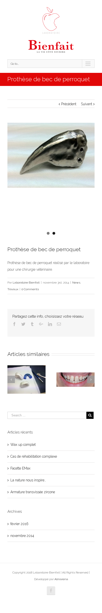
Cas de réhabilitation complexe (33, 456)
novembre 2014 (22, 536)
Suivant (86, 104)
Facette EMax (20, 468)
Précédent (68, 104)
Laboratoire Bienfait (26, 282)
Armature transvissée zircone (32, 492)
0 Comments (30, 289)
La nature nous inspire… (28, 480)
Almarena (61, 579)
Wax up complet (23, 445)
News (76, 282)
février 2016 (19, 524)
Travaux (12, 289)
